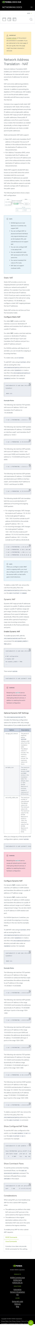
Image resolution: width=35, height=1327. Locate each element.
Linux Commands (11, 1241)
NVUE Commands (11, 1237)
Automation (17, 1289)
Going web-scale (17, 1301)
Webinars (17, 1304)
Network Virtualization (17, 1292)
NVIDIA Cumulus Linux (17, 1277)
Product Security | (24, 1323)
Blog (17, 1306)
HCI (17, 1294)
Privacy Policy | (5, 1321)
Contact (3, 1326)
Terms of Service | (26, 1321)
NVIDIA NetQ (17, 1280)
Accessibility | (5, 1323)
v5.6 (28, 13)
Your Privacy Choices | (15, 1321)
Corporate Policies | (14, 1323)
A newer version (12, 38)
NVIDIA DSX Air (17, 1282)
